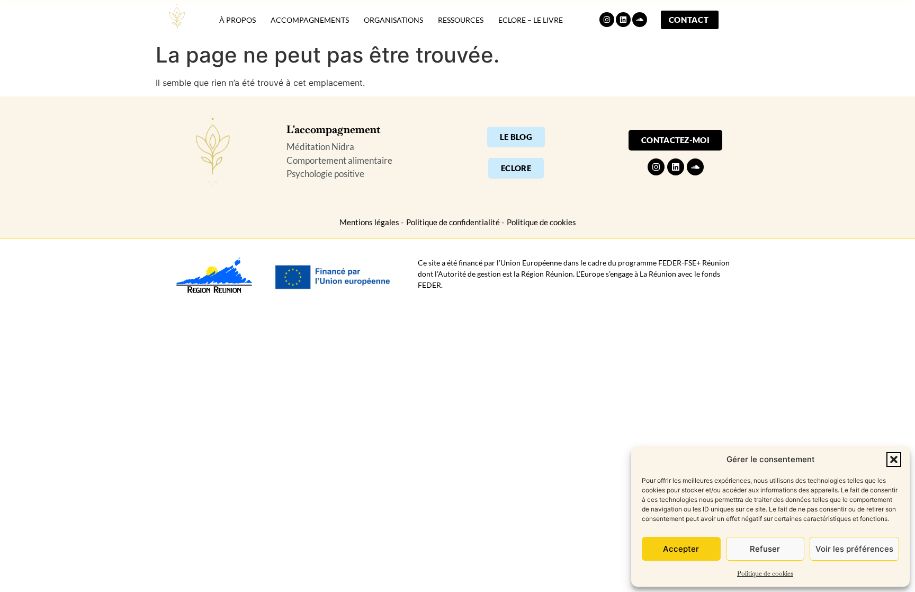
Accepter (681, 549)
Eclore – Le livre (530, 19)
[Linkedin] (623, 19)
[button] (894, 459)
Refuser (765, 549)
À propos (237, 19)
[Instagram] (606, 19)
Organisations (393, 19)
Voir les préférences (854, 549)
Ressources (460, 19)
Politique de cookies (765, 573)
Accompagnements (310, 19)
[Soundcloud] (639, 19)
